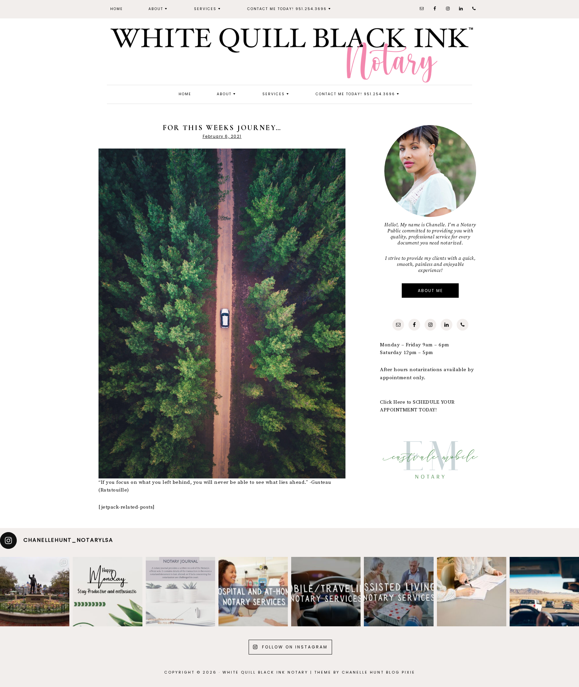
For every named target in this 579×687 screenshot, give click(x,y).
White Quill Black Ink (289, 54)
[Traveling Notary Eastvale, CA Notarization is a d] (253, 591)
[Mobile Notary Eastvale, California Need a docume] (326, 591)
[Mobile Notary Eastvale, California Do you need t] (471, 591)
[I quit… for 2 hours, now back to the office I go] (34, 591)
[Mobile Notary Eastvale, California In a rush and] (398, 591)
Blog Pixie (400, 672)
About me (430, 290)
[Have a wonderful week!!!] (107, 591)
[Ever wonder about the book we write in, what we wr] (180, 591)
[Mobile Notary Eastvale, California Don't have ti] (544, 591)
